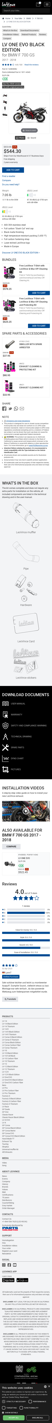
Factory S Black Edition (11, 1099)
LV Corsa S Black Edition (12, 1037)
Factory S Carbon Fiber (11, 1101)
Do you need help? (10, 184)
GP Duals (6, 1109)
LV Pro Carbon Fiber (10, 1091)
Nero (4, 1085)
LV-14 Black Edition (10, 1024)
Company (6, 1181)
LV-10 (4, 1050)
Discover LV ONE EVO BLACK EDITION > (21, 252)
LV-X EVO (6, 1120)
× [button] (49, 1386)
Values (5, 1189)
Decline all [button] (37, 1418)
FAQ (4, 1243)
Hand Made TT (8, 1139)
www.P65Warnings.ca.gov (38, 445)
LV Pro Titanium (8, 1093)
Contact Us (6, 1219)
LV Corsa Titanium (9, 1048)
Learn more (7, 1276)
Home (7, 18)
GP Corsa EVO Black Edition (13, 1136)
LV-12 (4, 1064)
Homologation (8, 1240)
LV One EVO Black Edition (12, 1080)
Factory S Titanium (10, 1104)
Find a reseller (8, 176)
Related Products (29, 34)
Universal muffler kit (10, 1149)
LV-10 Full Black (8, 1056)
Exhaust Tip (7, 1141)
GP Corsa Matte (8, 1131)
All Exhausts (7, 1152)
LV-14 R (5, 1029)
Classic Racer (7, 1115)
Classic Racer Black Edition (13, 1117)
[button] (26, 1412)
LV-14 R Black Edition (11, 1032)
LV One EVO (7, 1077)
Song (4, 1165)
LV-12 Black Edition (10, 1066)
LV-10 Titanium (8, 1061)
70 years (5, 1197)
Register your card (9, 1251)
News (4, 1176)
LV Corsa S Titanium (10, 1040)
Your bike (18, 18)
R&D (4, 1192)
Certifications (7, 1195)
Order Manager (8, 1208)
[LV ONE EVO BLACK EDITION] (5, 95)
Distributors (7, 1200)
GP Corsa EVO (8, 1133)
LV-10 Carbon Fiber (10, 1058)
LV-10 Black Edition (10, 1053)
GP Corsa (6, 1125)
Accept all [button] (14, 1418)
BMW (28, 18)
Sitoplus (5, 1147)
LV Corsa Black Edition (11, 1042)
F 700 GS (39, 18)
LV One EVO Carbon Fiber (12, 1082)
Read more (24, 1397)
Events (5, 1179)
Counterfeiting (8, 1203)
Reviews (42, 34)
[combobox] (45, 1386)
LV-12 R (5, 1072)
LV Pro (5, 1088)
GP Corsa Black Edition (11, 1128)
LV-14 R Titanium (9, 1034)
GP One (5, 1112)
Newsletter (6, 1254)
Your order (6, 1248)
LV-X (4, 1123)
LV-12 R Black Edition (11, 1074)
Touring (5, 1144)
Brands (5, 1187)
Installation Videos (11, 34)
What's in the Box (10, 30)
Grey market (7, 1205)
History (5, 1184)
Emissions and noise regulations (18, 421)
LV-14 (4, 1021)
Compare (7, 38)
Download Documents (29, 30)
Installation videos (9, 1246)
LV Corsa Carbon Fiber (11, 1045)
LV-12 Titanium (8, 1069)
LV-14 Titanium (8, 1026)
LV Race (5, 1107)
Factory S (6, 1096)
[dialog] (26, 1403)
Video (4, 1163)
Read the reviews (32, 65)
